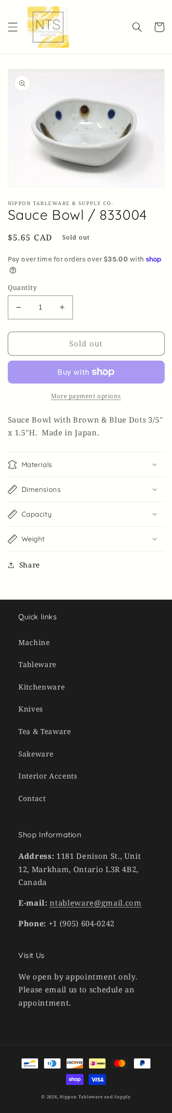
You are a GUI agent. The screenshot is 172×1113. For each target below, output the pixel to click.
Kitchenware (41, 687)
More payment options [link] (86, 396)
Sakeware (35, 754)
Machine (34, 642)
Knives (30, 709)
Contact (32, 798)
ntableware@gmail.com (95, 902)
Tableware (37, 664)
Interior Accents (48, 776)
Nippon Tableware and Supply (95, 1097)
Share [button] (29, 565)
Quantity (22, 287)
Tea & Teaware (44, 731)
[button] (12, 27)
